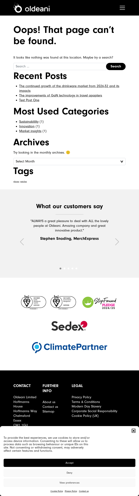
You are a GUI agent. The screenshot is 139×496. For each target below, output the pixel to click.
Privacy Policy (71, 491)
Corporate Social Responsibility (94, 411)
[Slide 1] (64, 268)
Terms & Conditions (86, 402)
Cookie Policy (56, 491)
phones (16, 181)
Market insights (30, 131)
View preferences (69, 482)
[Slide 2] (68, 268)
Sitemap (48, 411)
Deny (69, 472)
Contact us (84, 491)
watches (23, 181)
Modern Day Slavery (86, 406)
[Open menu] (122, 8)
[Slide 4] (76, 268)
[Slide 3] (72, 268)
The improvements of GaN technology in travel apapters (60, 95)
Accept (69, 462)
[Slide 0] (60, 268)
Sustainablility (29, 122)
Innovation (27, 126)
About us (49, 402)
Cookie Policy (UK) (85, 416)
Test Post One (29, 100)
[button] (133, 430)
